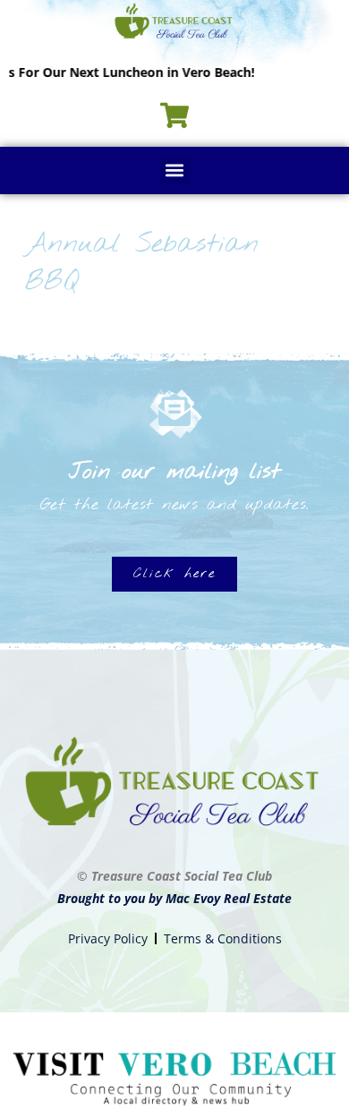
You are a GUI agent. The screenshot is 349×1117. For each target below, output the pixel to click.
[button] (175, 170)
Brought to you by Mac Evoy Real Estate (174, 898)
